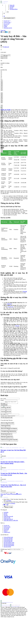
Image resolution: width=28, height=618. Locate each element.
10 (1, 105)
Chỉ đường (8, 500)
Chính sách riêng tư (8, 519)
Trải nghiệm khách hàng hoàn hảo (8, 431)
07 (1, 99)
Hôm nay (5, 55)
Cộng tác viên (7, 517)
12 (1, 108)
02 (1, 90)
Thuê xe (5, 25)
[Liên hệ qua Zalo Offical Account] (5, 504)
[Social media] (8, 12)
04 (1, 94)
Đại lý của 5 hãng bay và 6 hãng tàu (9, 428)
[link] (1, 32)
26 (1, 133)
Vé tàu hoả (6, 529)
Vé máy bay (6, 20)
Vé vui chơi (6, 23)
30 (1, 85)
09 (1, 102)
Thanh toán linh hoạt (5, 425)
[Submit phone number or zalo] (2, 551)
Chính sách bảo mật (8, 516)
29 (1, 83)
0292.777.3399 (9, 507)
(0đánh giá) (6, 47)
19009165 (9, 304)
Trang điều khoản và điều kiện (11, 520)
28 (1, 82)
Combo (5, 26)
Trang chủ (12, 5)
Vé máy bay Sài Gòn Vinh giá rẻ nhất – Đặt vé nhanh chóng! (13, 462)
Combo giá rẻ (7, 532)
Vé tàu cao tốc (7, 22)
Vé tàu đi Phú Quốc (8, 537)
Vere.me (17, 325)
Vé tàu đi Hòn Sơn (8, 540)
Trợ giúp (6, 515)
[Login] (4, 16)
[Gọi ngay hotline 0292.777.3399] (6, 504)
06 (1, 97)
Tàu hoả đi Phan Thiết (9, 542)
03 (1, 93)
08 (1, 100)
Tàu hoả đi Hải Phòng (9, 545)
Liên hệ (11, 7)
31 (1, 87)
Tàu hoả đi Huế (7, 546)
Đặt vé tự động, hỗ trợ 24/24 (7, 423)
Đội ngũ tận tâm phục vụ (6, 434)
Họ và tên (3, 414)
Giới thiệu (12, 6)
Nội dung (3, 403)
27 (1, 80)
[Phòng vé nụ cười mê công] (4, 504)
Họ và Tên (3, 398)
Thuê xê (5, 530)
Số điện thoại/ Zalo (5, 415)
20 (1, 122)
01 (1, 88)
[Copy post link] (9, 32)
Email (2, 400)
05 (1, 96)
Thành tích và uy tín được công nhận (9, 439)
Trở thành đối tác (14, 9)
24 (1, 130)
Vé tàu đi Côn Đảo (8, 538)
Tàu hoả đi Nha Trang (9, 544)
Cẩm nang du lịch (8, 27)
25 (1, 131)
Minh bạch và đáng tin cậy (7, 436)
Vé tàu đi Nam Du (8, 541)
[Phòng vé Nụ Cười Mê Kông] (7, 504)
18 (1, 119)
